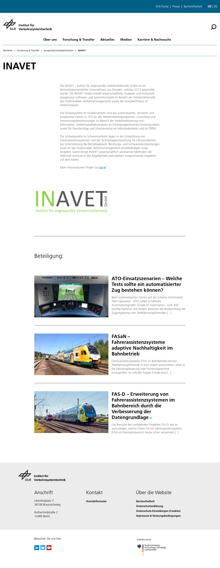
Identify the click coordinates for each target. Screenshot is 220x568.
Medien (126, 39)
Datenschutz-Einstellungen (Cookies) (158, 511)
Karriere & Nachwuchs (154, 39)
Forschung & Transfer (79, 39)
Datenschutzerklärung (149, 506)
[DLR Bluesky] (42, 549)
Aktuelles (107, 39)
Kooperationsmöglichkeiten (58, 50)
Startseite (8, 50)
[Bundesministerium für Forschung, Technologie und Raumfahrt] (154, 559)
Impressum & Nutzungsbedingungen (158, 515)
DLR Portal (162, 6)
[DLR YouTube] (49, 549)
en (215, 6)
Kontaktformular (96, 501)
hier (101, 167)
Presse (176, 6)
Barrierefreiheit (193, 6)
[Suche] (214, 27)
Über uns (50, 39)
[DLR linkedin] (36, 549)
